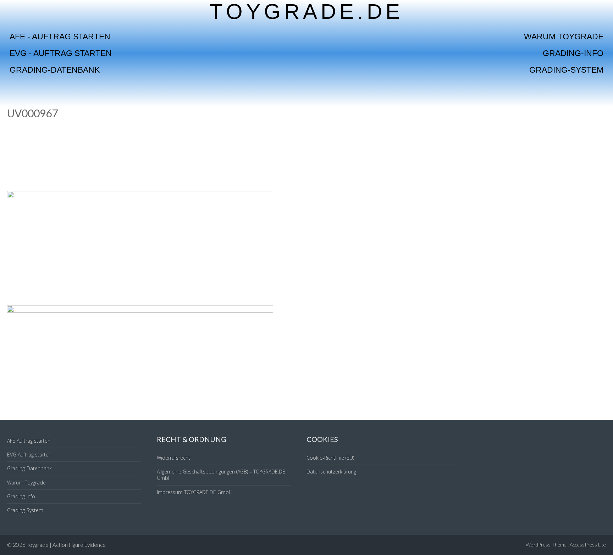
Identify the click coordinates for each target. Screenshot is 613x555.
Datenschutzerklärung (331, 471)
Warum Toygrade (563, 36)
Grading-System (566, 69)
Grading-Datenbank (55, 69)
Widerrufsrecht (173, 457)
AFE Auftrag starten (28, 440)
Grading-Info (573, 53)
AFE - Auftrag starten (60, 36)
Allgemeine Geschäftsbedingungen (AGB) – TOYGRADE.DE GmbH (221, 474)
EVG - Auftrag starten (61, 53)
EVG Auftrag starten (29, 454)
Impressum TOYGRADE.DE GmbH (194, 492)
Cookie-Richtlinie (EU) (330, 457)
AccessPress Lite (588, 545)
